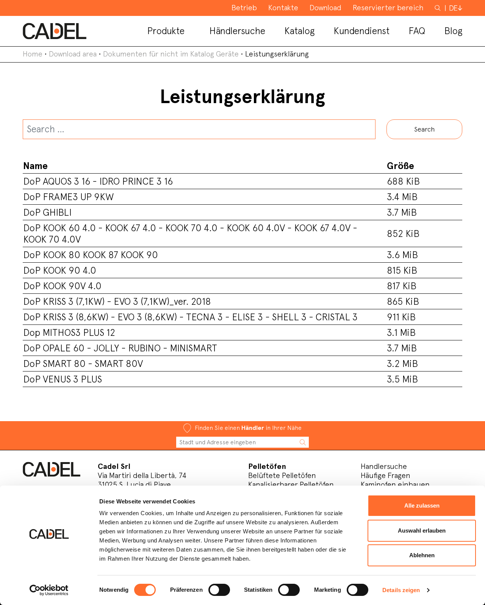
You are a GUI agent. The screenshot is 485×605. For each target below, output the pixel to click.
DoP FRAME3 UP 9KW (68, 196)
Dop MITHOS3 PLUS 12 (69, 332)
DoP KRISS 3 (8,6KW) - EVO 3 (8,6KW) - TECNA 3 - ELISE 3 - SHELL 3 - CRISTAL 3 (190, 317)
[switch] (219, 590)
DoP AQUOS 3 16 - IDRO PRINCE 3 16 (98, 181)
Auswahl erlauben (422, 530)
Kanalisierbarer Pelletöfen (291, 484)
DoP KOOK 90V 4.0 (62, 286)
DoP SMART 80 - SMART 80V (83, 363)
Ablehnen (422, 555)
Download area (73, 53)
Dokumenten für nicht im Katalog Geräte (171, 53)
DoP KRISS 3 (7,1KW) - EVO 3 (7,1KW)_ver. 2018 (117, 301)
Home (32, 53)
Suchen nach (438, 11)
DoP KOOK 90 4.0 (59, 270)
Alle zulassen (422, 505)
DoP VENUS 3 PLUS (62, 379)
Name (35, 165)
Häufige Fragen (385, 475)
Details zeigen (401, 590)
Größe (400, 165)
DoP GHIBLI (47, 212)
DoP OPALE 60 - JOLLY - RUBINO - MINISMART (120, 348)
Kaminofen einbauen (395, 484)
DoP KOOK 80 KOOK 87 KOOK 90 (90, 254)
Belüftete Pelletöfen (282, 475)
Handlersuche (384, 466)
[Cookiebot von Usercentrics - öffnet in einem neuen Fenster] (49, 590)
